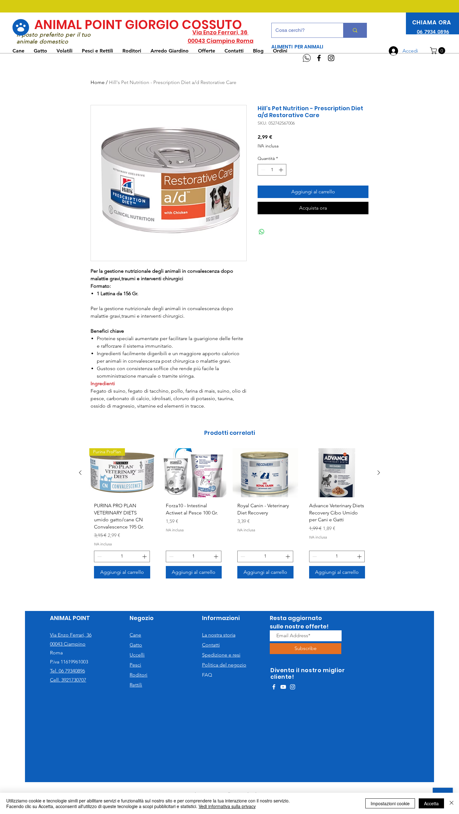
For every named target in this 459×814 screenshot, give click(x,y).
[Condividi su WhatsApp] (261, 232)
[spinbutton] (272, 169)
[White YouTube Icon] (283, 686)
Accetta (431, 803)
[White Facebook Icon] (273, 686)
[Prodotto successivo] (379, 472)
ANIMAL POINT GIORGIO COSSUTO (138, 24)
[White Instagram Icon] (292, 686)
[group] (229, 515)
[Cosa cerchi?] (355, 30)
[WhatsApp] (307, 58)
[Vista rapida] (194, 472)
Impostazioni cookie (390, 803)
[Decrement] (262, 169)
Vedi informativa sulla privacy (227, 806)
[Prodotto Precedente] (80, 472)
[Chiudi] (451, 803)
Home (98, 82)
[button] (438, 50)
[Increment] (281, 169)
